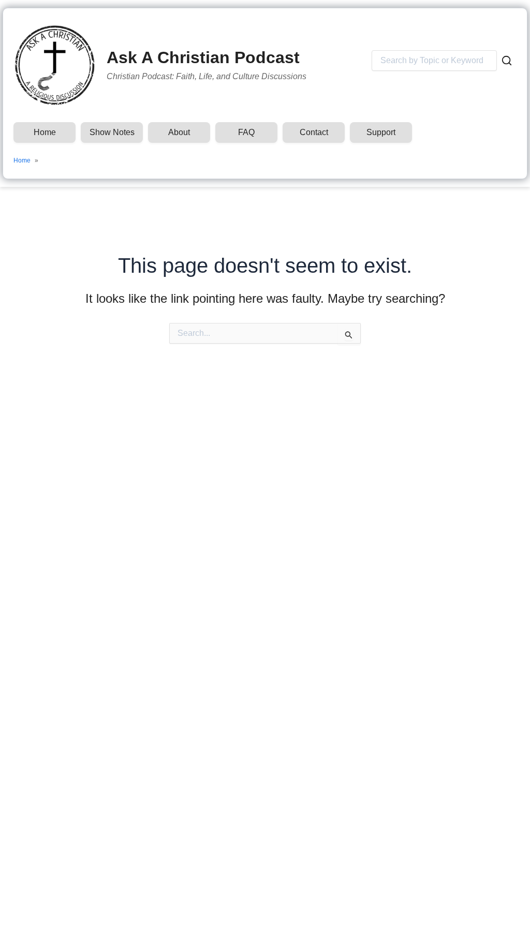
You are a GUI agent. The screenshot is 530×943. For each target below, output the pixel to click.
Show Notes (112, 132)
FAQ (246, 132)
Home (45, 132)
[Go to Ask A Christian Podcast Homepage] (54, 65)
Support (380, 132)
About (179, 132)
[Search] (507, 60)
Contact (314, 132)
